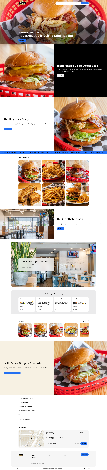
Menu (58, 3)
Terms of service (34, 463)
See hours (77, 443)
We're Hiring (63, 455)
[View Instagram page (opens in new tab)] (17, 468)
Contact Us (33, 457)
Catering (62, 3)
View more (22, 306)
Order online (83, 443)
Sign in (78, 3)
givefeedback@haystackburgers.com (66, 439)
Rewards (48, 455)
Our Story (68, 3)
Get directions (83, 432)
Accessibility (41, 463)
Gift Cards (33, 455)
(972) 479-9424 (62, 437)
